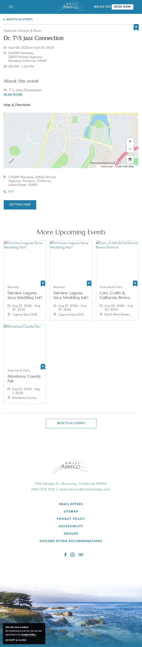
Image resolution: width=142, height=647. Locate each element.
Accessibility (71, 526)
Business (13, 287)
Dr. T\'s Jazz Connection (34, 38)
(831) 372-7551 (102, 7)
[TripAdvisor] (81, 554)
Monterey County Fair (24, 378)
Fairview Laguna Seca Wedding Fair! (25, 295)
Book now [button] (123, 8)
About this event (21, 81)
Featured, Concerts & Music (23, 30)
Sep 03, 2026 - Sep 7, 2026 (26, 391)
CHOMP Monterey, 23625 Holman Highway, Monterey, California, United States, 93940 (32, 181)
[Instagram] (72, 555)
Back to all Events (20, 19)
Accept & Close (16, 640)
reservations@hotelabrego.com (84, 489)
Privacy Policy (71, 519)
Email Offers (71, 504)
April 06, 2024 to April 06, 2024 (31, 47)
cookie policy (28, 634)
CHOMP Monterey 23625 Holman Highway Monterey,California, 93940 (27, 57)
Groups (71, 533)
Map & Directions (17, 105)
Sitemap (71, 511)
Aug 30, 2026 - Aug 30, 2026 (118, 307)
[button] (27, 57)
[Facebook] (66, 555)
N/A (11, 191)
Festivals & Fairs (111, 287)
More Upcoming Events (71, 232)
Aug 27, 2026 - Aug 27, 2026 (26, 307)
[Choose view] (130, 159)
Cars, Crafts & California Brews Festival (114, 295)
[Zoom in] (130, 141)
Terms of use (107, 166)
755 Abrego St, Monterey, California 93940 (71, 483)
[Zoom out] (130, 149)
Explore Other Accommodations (71, 541)
